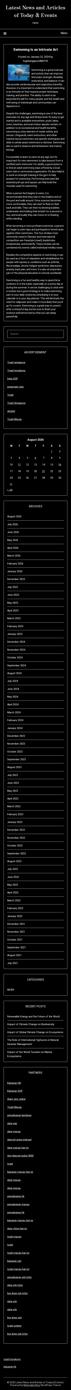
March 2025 (14, 618)
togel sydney (14, 1325)
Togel (10, 394)
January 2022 (14, 916)
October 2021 (15, 939)
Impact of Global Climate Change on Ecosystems (35, 1032)
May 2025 (12, 602)
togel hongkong (12, 1359)
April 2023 (12, 798)
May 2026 (12, 540)
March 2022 (14, 900)
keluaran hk (10, 1366)
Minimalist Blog (31, 1385)
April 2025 (12, 610)
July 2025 (12, 587)
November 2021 (16, 931)
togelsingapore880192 (35, 61)
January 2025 (14, 634)
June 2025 (13, 594)
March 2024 (14, 712)
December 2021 (16, 924)
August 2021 (14, 955)
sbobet (11, 411)
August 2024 (14, 673)
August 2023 (14, 767)
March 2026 (14, 555)
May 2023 (12, 790)
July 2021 (12, 963)
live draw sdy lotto (17, 1333)
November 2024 (16, 649)
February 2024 (15, 720)
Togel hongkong (16, 370)
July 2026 (12, 524)
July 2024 (12, 681)
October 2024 (15, 657)
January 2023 (14, 822)
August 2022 (14, 861)
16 (59, 464)
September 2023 (16, 759)
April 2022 (12, 892)
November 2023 (16, 743)
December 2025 (16, 579)
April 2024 (12, 704)
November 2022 (16, 837)
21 (43, 471)
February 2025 (15, 626)
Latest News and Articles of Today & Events (35, 10)
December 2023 (16, 735)
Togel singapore (16, 362)
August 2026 (14, 516)
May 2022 (12, 884)
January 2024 (14, 728)
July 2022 (12, 869)
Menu (64, 33)
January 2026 (14, 571)
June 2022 (13, 877)
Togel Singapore (16, 403)
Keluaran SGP (15, 1090)
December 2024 (16, 641)
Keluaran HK (14, 1083)
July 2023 (12, 775)
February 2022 (15, 908)
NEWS (10, 989)
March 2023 (14, 806)
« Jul (9, 489)
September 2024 (16, 665)
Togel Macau (14, 419)
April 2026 (12, 547)
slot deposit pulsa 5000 (20, 1155)
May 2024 (12, 696)
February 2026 (15, 563)
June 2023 (13, 782)
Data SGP (12, 378)
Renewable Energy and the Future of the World (33, 1016)
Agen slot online (16, 1099)
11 (19, 464)
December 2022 (16, 829)
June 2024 (13, 689)
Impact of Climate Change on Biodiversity (30, 1024)
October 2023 (15, 751)
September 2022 (16, 853)
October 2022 (15, 845)
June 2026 (13, 532)
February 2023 (15, 814)
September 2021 (16, 947)
